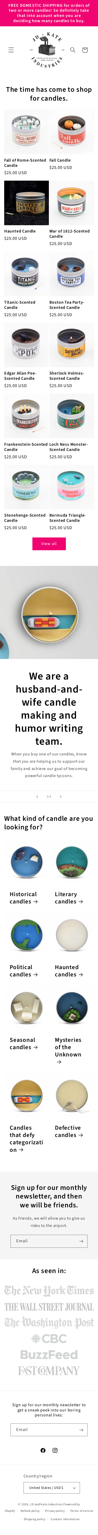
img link (48, 1286)
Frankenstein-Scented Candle (26, 447)
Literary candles (66, 898)
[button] (11, 50)
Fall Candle (60, 160)
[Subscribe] (81, 1241)
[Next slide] (61, 796)
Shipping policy (34, 1519)
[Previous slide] (37, 796)
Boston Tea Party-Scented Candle (67, 305)
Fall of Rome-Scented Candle (25, 163)
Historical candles (23, 898)
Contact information (65, 1519)
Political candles (21, 971)
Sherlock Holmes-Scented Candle (66, 376)
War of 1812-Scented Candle (69, 234)
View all (48, 544)
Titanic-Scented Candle (20, 305)
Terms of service (81, 1511)
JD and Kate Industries (46, 1504)
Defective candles (68, 1131)
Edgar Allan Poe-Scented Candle (20, 376)
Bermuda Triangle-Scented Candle (67, 518)
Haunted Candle (20, 231)
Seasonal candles (22, 1043)
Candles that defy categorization (26, 1139)
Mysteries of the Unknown (68, 1047)
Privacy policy (55, 1511)
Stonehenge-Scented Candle (25, 518)
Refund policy (30, 1511)
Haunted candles (67, 971)
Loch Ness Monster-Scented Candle (68, 447)
